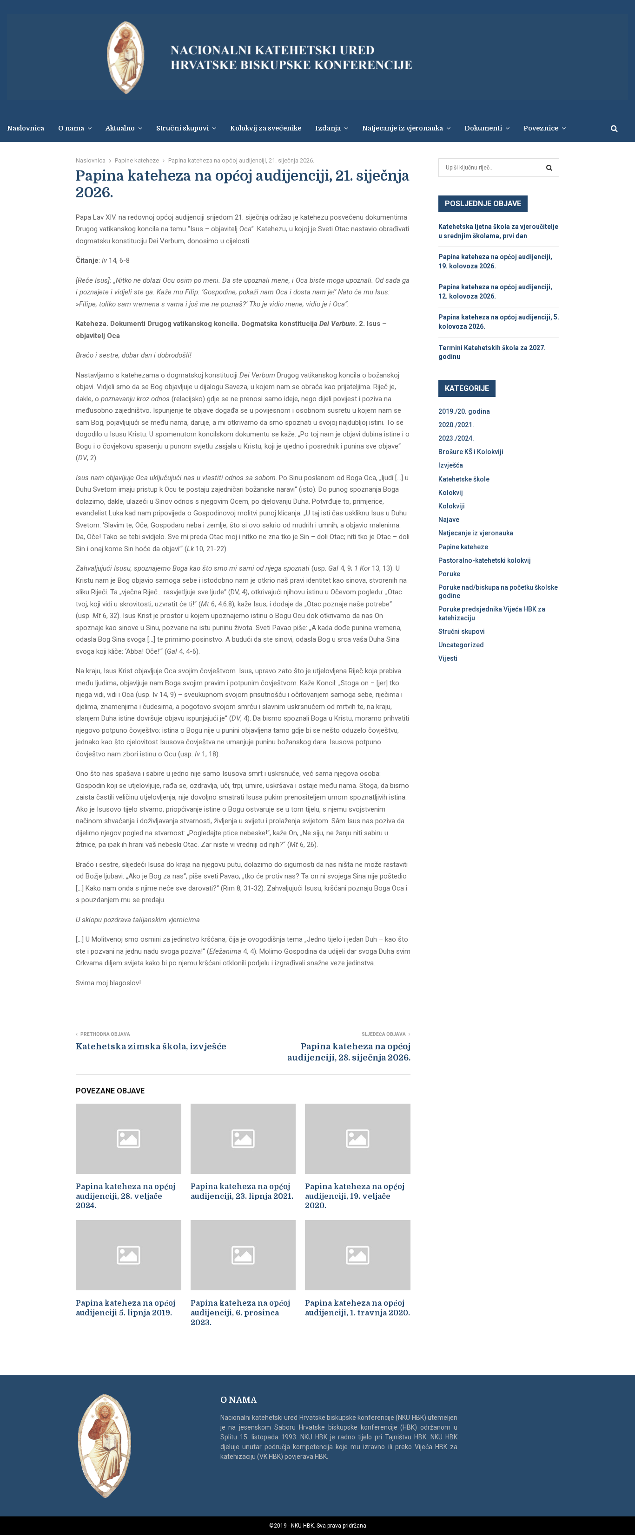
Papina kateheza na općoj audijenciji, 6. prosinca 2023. (240, 1313)
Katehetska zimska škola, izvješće (151, 1046)
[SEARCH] (549, 167)
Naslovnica (25, 128)
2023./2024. (456, 438)
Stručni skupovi (461, 631)
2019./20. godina (464, 411)
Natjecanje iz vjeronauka (402, 128)
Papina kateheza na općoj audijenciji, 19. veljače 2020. (354, 1196)
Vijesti (447, 658)
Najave (448, 519)
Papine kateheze (463, 547)
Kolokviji (451, 506)
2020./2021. (456, 425)
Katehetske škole (463, 479)
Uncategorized (461, 645)
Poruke (449, 574)
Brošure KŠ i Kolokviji (470, 451)
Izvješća (450, 465)
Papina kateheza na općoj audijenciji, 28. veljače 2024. (125, 1196)
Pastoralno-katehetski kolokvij (484, 560)
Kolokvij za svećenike (265, 128)
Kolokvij (450, 492)
